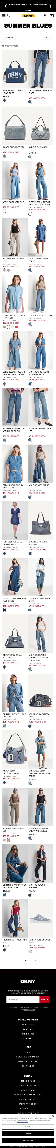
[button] (3, 16)
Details (38, 5)
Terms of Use (28, 1081)
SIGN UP (44, 1000)
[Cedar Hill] (30, 440)
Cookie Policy (28, 1108)
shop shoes (43, 8)
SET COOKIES (28, 1127)
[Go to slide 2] (29, 10)
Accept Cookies (28, 1140)
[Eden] (30, 324)
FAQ (28, 1052)
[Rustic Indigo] (30, 270)
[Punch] (16, 327)
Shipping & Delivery (28, 1061)
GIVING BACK (28, 1029)
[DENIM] (4, 100)
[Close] (53, 1116)
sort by (9, 37)
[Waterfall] (30, 838)
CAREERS (28, 1038)
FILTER (48, 37)
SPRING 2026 (28, 1034)
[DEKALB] (30, 102)
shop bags (29, 8)
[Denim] (30, 553)
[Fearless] (30, 894)
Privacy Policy (29, 1010)
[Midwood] (30, 383)
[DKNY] (28, 15)
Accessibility (28, 1090)
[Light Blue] (30, 951)
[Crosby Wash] (4, 553)
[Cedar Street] (4, 440)
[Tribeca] (4, 894)
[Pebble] (4, 327)
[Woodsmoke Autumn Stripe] (8, 270)
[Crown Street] (30, 610)
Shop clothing (14, 8)
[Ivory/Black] (4, 270)
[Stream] (4, 383)
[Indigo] (4, 610)
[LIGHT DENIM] (4, 156)
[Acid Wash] (30, 157)
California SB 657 (28, 1104)
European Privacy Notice (28, 1095)
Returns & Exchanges (28, 1057)
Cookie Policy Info (22, 1122)
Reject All (28, 1133)
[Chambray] (4, 211)
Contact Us (28, 1066)
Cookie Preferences (28, 1113)
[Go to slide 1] (26, 10)
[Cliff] (30, 783)
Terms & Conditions (40, 1007)
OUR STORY (28, 1025)
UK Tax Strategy (28, 1099)
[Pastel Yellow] (12, 327)
